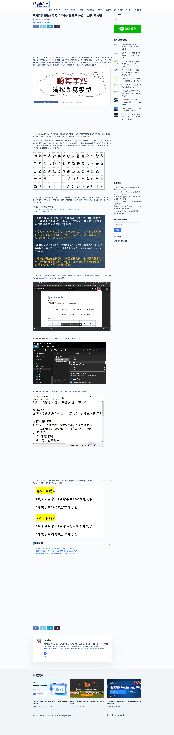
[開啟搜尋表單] (126, 10)
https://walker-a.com (97, 649)
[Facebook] (129, 10)
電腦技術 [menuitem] (73, 10)
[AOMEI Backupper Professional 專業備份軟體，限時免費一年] (124, 688)
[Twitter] (135, 10)
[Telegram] (132, 10)
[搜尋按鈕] (139, 19)
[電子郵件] (57, 26)
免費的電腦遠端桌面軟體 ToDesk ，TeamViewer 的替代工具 (130, 46)
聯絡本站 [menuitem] (120, 10)
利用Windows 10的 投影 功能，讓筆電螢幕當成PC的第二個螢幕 (131, 102)
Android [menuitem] (57, 10)
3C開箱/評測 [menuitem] (90, 10)
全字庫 (61, 62)
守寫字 (85, 197)
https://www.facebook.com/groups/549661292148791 (60, 209)
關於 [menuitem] (114, 10)
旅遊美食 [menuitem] (108, 10)
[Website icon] (45, 653)
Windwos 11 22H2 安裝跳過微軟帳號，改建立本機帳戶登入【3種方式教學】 (131, 117)
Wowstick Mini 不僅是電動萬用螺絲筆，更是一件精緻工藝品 (56, 553)
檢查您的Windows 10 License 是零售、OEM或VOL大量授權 (55, 549)
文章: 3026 (46, 657)
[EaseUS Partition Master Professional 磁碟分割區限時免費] (50, 688)
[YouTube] (140, 10)
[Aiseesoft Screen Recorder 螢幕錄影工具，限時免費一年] (87, 688)
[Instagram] (138, 10)
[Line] (118, 715)
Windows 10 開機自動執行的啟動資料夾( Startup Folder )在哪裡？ (131, 64)
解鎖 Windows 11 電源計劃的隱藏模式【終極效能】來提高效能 (130, 55)
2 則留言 (50, 706)
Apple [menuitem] (66, 10)
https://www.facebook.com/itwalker (56, 649)
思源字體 (40, 62)
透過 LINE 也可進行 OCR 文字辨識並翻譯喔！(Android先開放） (57, 551)
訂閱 (117, 230)
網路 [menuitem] (81, 10)
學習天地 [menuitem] (99, 10)
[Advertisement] (102, 4)
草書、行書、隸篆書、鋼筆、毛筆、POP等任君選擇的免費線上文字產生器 (130, 72)
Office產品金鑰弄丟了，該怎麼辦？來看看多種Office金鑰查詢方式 (130, 93)
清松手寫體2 (47, 212)
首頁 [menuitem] (50, 10)
